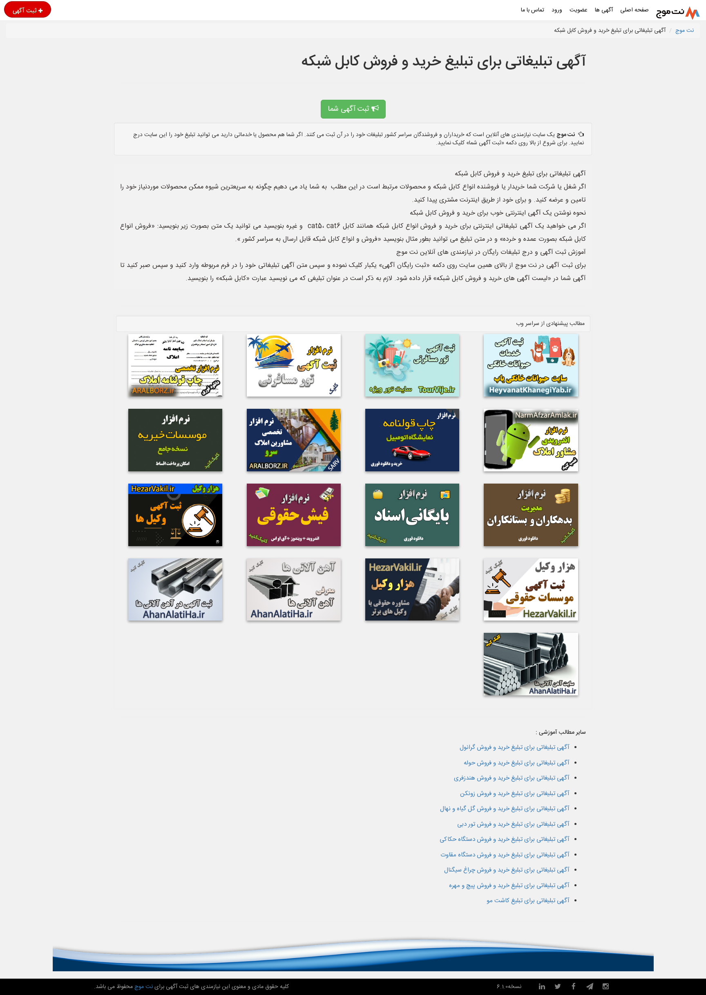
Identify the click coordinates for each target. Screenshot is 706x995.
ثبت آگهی (24, 10)
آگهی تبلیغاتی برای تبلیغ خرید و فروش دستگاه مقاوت (505, 855)
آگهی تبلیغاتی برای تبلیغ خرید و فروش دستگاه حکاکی (505, 839)
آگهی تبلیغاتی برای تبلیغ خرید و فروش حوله (517, 763)
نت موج (684, 31)
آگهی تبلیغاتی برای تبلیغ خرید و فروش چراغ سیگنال (507, 870)
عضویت (579, 10)
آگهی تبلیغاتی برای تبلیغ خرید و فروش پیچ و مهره (509, 886)
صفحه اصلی (634, 10)
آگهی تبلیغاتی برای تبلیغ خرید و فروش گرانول (515, 747)
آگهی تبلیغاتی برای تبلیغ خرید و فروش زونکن (515, 794)
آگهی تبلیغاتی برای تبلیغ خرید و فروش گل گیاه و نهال (505, 809)
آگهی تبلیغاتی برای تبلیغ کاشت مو (528, 901)
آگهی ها (604, 10)
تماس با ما (532, 10)
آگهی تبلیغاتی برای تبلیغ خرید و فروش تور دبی (513, 824)
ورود (557, 10)
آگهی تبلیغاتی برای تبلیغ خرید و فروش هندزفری (512, 778)
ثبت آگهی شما (349, 109)
